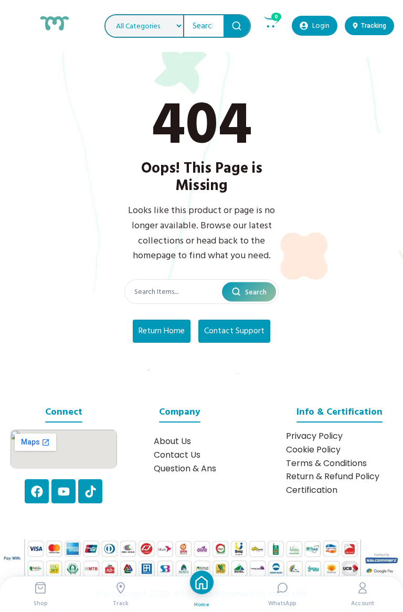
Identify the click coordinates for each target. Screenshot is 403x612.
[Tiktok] (90, 491)
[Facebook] (37, 491)
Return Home (162, 330)
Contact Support (234, 330)
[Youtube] (63, 491)
